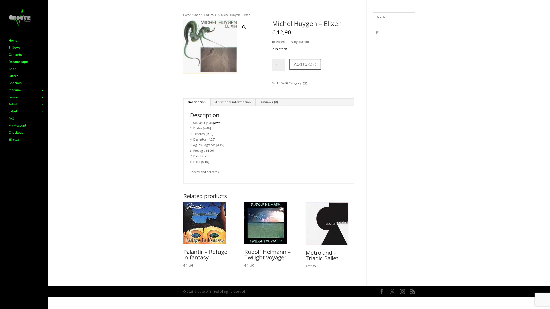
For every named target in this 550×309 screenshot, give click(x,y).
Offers (13, 76)
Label (13, 112)
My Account (17, 126)
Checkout (16, 133)
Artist (13, 104)
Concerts (15, 55)
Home (13, 41)
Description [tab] (197, 102)
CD (217, 15)
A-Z (11, 119)
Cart (16, 140)
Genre (13, 97)
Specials (15, 83)
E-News (15, 48)
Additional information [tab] (233, 102)
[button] (244, 27)
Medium (15, 90)
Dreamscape (18, 62)
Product (208, 15)
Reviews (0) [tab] (269, 102)
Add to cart (305, 64)
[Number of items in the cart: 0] (377, 32)
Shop (13, 69)
